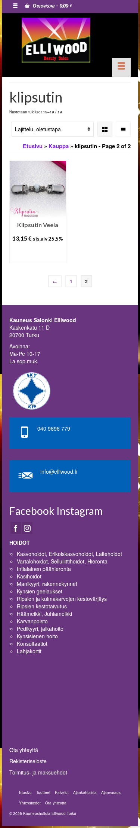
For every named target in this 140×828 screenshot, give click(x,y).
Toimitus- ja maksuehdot (38, 772)
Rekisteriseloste (28, 761)
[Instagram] (27, 528)
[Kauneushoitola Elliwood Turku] (56, 40)
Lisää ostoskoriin (38, 253)
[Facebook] (15, 528)
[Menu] (121, 67)
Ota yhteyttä (23, 750)
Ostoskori (51, 6)
